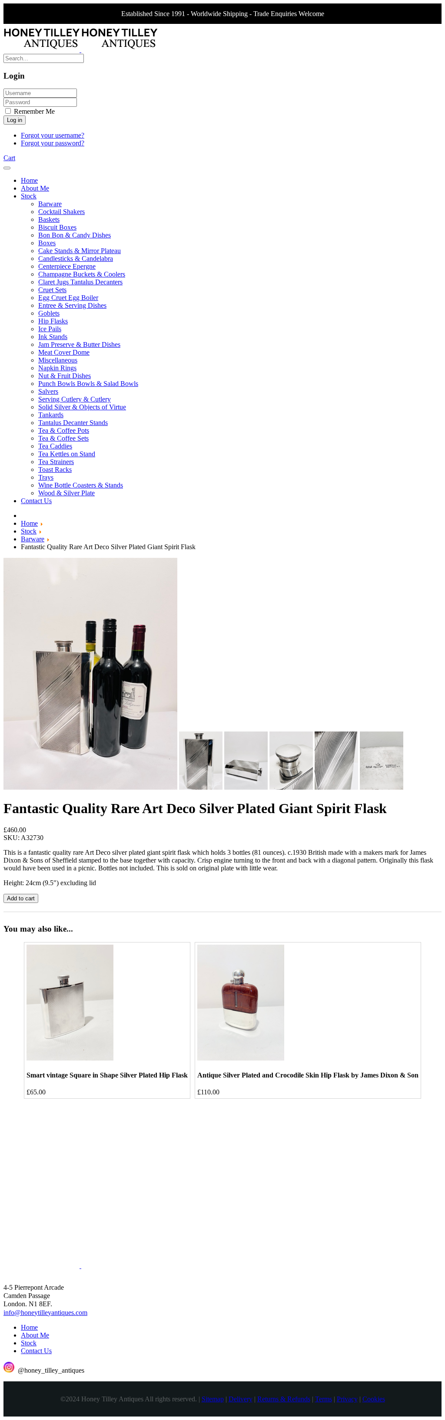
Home (29, 1327)
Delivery (240, 1399)
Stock (29, 1343)
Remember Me (33, 111)
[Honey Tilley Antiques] (80, 49)
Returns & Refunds (283, 1399)
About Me (35, 1335)
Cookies (373, 1399)
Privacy (347, 1399)
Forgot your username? (52, 135)
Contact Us (36, 1350)
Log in (14, 120)
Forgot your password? (52, 143)
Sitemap (213, 1399)
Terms (323, 1399)
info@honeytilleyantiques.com (45, 1312)
